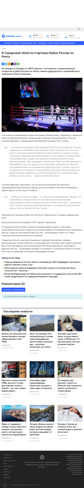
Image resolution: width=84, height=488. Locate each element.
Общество (16, 43)
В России (57, 43)
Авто (35, 43)
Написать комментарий (13, 290)
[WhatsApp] (18, 64)
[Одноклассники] (9, 64)
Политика (8, 43)
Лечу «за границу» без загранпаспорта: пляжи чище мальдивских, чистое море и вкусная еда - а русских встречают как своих (41, 340)
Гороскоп (71, 43)
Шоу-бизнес (42, 43)
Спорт (50, 43)
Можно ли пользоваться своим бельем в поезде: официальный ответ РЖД (14, 338)
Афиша (64, 43)
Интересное (6, 345)
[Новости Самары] (12, 36)
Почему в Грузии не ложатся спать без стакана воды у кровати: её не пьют (70, 428)
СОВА (16, 60)
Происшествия (27, 43)
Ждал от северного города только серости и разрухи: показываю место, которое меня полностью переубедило (14, 429)
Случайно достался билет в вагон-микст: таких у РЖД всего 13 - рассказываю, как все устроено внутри (69, 339)
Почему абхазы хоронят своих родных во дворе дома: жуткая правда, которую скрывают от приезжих (42, 429)
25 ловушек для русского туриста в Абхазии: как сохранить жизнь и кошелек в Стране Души (69, 385)
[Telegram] (6, 64)
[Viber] (15, 64)
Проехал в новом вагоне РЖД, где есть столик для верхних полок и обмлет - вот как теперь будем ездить (14, 385)
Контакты (35, 485)
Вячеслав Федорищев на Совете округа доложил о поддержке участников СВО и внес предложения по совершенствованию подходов (43, 275)
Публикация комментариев (20, 485)
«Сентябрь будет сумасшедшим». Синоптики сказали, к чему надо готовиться (41, 384)
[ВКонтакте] (3, 64)
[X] (12, 64)
